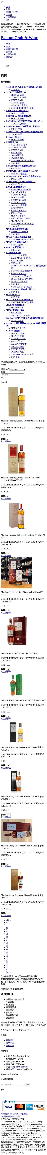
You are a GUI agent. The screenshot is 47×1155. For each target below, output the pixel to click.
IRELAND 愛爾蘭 (19, 174)
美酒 (8, 7)
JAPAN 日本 (16, 153)
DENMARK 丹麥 (18, 195)
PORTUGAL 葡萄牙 (19, 232)
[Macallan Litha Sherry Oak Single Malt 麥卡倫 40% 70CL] (16, 588)
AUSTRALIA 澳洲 (19, 145)
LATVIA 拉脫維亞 (19, 344)
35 (7, 943)
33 (7, 938)
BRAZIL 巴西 (17, 260)
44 (7, 963)
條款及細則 (16, 1116)
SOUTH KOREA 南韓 (20, 315)
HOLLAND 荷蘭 (18, 203)
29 (7, 929)
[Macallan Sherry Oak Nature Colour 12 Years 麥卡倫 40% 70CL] (16, 792)
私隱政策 (6, 1116)
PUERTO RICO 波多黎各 (22, 279)
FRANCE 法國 (17, 95)
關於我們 (10, 1040)
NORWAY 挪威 (17, 103)
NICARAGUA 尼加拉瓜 (21, 276)
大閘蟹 (9, 15)
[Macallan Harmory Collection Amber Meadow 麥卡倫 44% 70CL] (16, 416)
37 (7, 947)
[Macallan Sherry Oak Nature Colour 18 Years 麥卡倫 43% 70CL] (16, 841)
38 (7, 949)
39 (7, 952)
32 (7, 936)
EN (7, 20)
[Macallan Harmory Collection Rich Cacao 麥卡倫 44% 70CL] (16, 531)
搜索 (3, 372)
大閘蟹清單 (11, 17)
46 (7, 967)
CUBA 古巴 (16, 263)
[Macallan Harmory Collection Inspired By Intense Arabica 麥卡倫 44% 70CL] (16, 473)
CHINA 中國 (16, 129)
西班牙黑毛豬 (12, 12)
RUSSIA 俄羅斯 (18, 349)
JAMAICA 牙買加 (18, 210)
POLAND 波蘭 (17, 346)
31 (7, 934)
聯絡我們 (10, 1046)
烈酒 (8, 9)
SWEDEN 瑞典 (17, 158)
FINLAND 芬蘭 (18, 333)
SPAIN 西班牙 (17, 155)
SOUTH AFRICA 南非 (20, 218)
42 (7, 958)
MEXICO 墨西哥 (18, 216)
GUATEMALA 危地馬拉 (21, 271)
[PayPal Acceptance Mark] (23, 1110)
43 (7, 961)
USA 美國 (15, 90)
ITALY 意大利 (17, 100)
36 (7, 945)
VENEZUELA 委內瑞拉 (21, 287)
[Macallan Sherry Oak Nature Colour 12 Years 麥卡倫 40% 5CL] (16, 743)
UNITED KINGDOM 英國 (22, 108)
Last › (8, 972)
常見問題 (10, 1043)
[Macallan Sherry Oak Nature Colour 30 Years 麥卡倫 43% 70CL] (16, 891)
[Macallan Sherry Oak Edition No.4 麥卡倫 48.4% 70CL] (16, 696)
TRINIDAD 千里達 (19, 105)
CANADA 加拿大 (18, 124)
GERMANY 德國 (18, 97)
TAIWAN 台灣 (17, 321)
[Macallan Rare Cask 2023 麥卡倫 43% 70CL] (16, 649)
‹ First (8, 920)
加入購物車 (6, 441)
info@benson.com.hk (19, 1067)
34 (7, 940)
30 (7, 931)
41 (7, 956)
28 (7, 927)
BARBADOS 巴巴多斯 (21, 189)
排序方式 (5, 369)
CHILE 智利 (16, 250)
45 (7, 965)
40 (7, 954)
